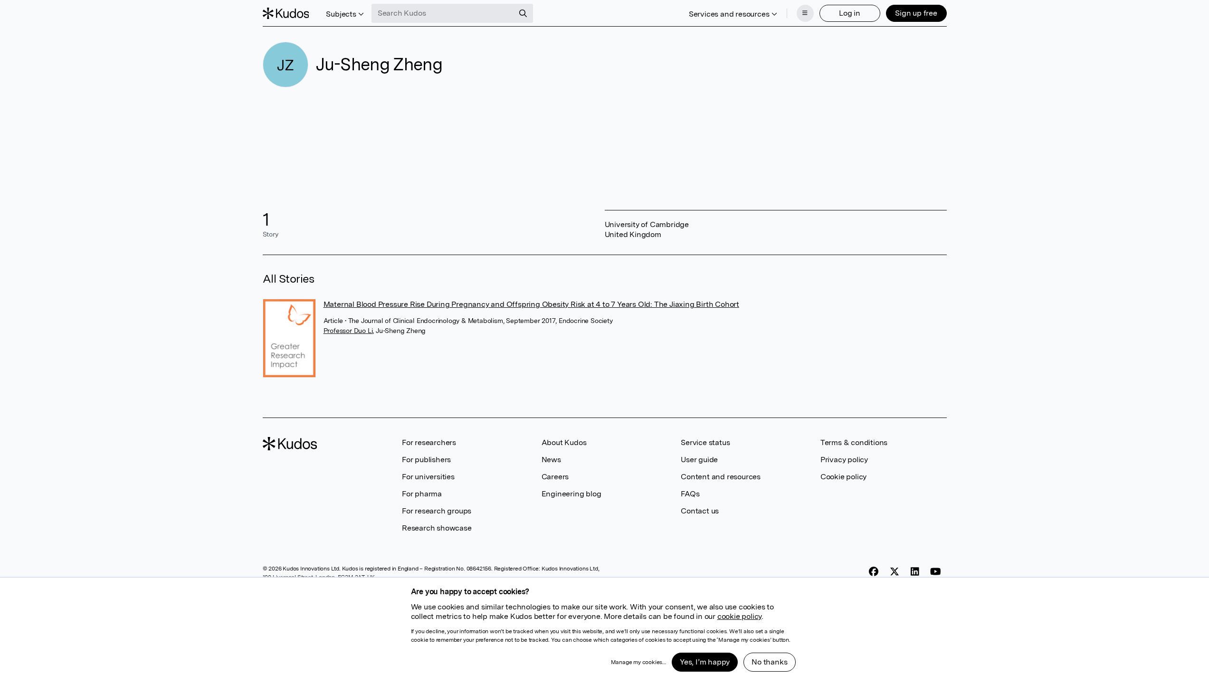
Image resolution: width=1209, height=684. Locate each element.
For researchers (429, 442)
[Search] (523, 13)
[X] (894, 571)
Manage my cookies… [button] (638, 662)
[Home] (286, 13)
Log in (849, 13)
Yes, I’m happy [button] (705, 661)
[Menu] (805, 13)
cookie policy (739, 616)
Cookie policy (843, 476)
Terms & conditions (853, 442)
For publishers (426, 459)
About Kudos (564, 442)
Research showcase (437, 527)
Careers (555, 476)
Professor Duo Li (348, 330)
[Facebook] (873, 571)
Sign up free (916, 13)
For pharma (422, 493)
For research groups (436, 510)
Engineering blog (571, 493)
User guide (699, 459)
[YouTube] (935, 571)
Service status (705, 442)
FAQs (690, 493)
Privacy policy (844, 459)
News (551, 459)
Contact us (700, 510)
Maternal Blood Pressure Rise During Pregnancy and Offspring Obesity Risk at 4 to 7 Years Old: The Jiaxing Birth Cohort (531, 304)
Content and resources (721, 476)
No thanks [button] (769, 661)
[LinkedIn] (915, 571)
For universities (428, 476)
